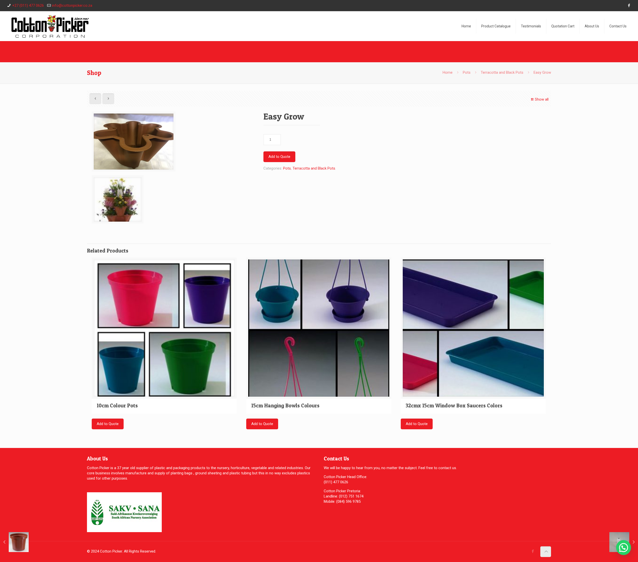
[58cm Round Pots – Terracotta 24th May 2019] (14, 542)
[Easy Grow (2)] (118, 201)
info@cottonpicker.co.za (72, 5)
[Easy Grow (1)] (133, 143)
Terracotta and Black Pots (502, 72)
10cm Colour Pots (117, 405)
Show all (542, 99)
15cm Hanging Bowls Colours (285, 405)
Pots (467, 72)
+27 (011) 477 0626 (28, 5)
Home (448, 72)
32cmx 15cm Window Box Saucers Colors (454, 405)
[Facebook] (629, 5)
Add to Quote (279, 156)
